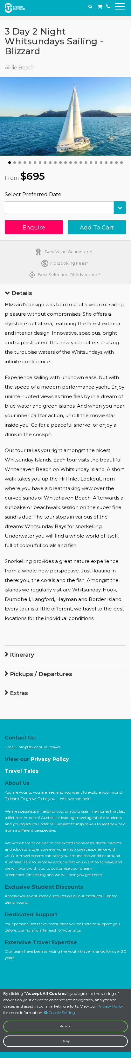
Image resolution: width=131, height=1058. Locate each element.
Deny (65, 1041)
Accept (65, 1026)
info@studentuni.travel (38, 747)
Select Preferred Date (33, 194)
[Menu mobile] (120, 8)
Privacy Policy (110, 1006)
